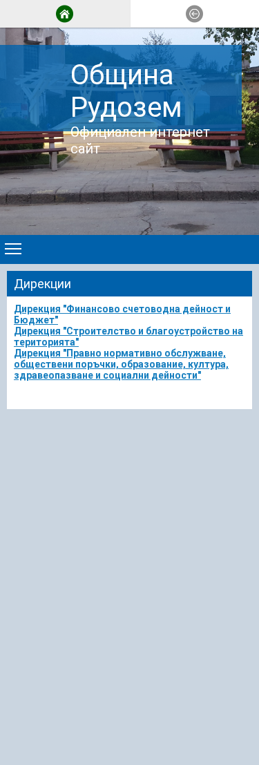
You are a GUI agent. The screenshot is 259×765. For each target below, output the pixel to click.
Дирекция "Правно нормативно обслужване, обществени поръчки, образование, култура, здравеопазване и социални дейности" (121, 364)
